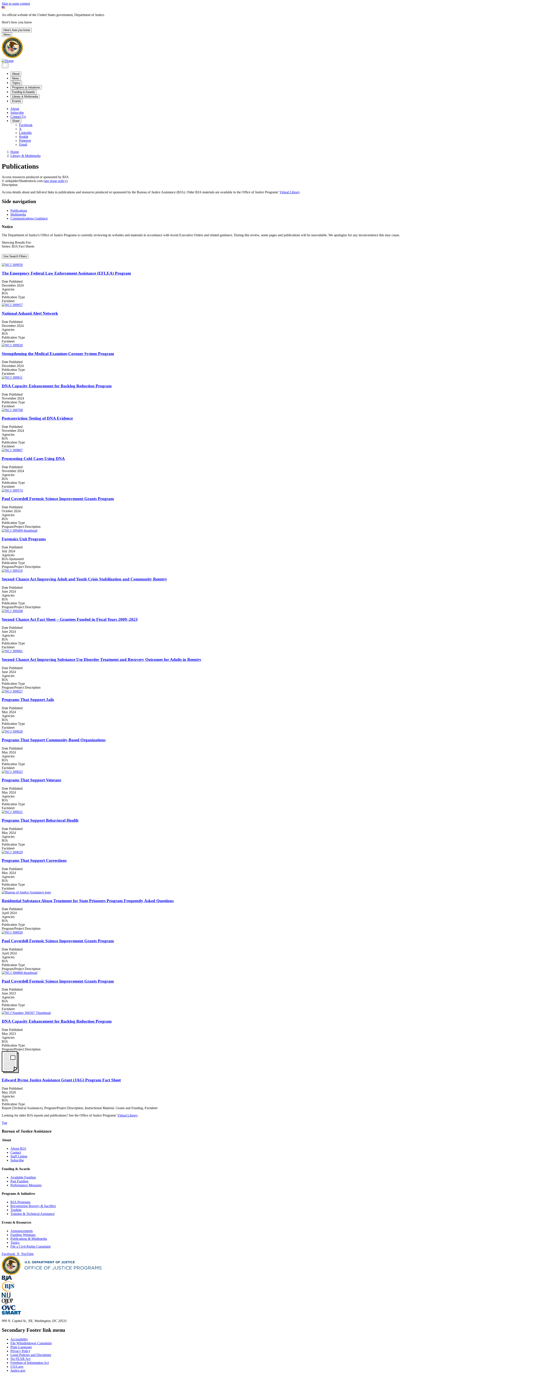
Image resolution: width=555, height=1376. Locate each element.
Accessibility (19, 1339)
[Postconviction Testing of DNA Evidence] (277, 410)
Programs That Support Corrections (34, 860)
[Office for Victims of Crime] (9, 1309)
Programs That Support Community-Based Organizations (54, 740)
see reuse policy (55, 181)
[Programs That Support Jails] (277, 691)
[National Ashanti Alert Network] (277, 305)
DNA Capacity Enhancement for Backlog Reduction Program (57, 386)
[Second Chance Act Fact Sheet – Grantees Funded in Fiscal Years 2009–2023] (277, 611)
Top (4, 1123)
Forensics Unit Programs (24, 539)
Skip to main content (16, 3)
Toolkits (15, 1210)
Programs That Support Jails (28, 699)
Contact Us (18, 116)
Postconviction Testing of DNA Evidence (37, 418)
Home (14, 152)
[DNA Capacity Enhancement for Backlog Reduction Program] (277, 378)
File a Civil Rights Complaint (30, 1246)
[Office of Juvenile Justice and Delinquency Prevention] (7, 1303)
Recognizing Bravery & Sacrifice (33, 1206)
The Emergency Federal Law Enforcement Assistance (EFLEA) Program (66, 273)
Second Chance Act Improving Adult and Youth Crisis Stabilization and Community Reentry (84, 579)
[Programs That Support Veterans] (277, 772)
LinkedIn (25, 133)
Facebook (26, 125)
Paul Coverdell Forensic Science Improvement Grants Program (58, 498)
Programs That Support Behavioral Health (40, 820)
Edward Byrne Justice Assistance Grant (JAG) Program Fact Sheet (61, 1080)
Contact (15, 1152)
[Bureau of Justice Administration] (7, 1279)
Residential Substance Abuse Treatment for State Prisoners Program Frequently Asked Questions (88, 900)
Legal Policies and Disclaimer (30, 1355)
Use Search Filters (15, 256)
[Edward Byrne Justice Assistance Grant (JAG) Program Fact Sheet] (10, 1072)
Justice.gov (18, 1370)
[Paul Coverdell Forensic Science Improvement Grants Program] (277, 490)
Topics (15, 1242)
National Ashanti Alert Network (30, 313)
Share (16, 120)
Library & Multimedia (25, 156)
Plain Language (21, 1347)
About (14, 109)
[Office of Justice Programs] (12, 57)
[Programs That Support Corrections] (277, 852)
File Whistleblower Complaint (31, 1343)
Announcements (21, 1231)
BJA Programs (20, 1202)
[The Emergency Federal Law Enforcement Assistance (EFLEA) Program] (277, 265)
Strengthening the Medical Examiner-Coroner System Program (58, 353)
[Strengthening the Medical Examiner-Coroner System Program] (277, 345)
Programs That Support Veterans (31, 780)
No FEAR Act (20, 1359)
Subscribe (17, 112)
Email (23, 144)
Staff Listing (18, 1156)
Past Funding (19, 1181)
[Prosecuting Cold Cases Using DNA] (277, 450)
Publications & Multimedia (28, 1239)
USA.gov (17, 1366)
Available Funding (23, 1177)
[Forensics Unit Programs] (277, 531)
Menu (6, 34)
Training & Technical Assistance (32, 1214)
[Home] (8, 61)
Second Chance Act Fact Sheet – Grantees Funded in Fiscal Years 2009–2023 (70, 619)
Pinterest (25, 140)
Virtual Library (289, 192)
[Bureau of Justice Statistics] (9, 1290)
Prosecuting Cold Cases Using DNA (33, 458)
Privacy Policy (20, 1351)
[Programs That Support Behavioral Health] (277, 812)
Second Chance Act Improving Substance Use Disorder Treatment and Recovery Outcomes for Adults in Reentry (101, 659)
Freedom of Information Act (29, 1363)
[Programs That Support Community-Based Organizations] (277, 732)
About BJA (18, 1148)
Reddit (23, 137)
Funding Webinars (23, 1235)
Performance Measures (26, 1185)
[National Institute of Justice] (6, 1296)
